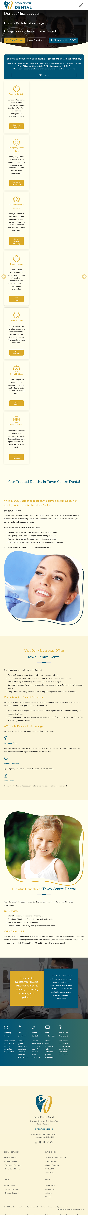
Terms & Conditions (12, 1189)
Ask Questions (36, 40)
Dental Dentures (16, 457)
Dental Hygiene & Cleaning (16, 241)
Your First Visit (51, 1161)
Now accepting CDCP (64, 40)
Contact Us (50, 1189)
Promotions (9, 781)
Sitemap (49, 1193)
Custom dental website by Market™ (70, 1209)
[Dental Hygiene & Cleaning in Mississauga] (16, 199)
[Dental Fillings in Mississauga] (16, 258)
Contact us (45, 75)
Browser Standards (12, 1193)
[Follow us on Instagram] (51, 1142)
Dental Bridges (16, 403)
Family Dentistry (11, 1158)
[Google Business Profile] (44, 1142)
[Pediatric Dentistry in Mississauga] (16, 88)
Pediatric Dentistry (16, 126)
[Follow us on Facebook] (48, 1142)
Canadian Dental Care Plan (56, 1158)
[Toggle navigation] (55, 5)
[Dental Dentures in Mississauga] (16, 419)
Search (49, 1197)
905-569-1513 (56, 989)
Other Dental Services (13, 1169)
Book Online (15, 40)
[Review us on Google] (40, 1142)
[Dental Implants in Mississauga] (16, 315)
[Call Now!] (81, 5)
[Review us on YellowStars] (36, 1142)
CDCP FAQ (50, 1173)
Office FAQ (50, 1169)
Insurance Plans (10, 743)
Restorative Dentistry (13, 1165)
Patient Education (52, 1165)
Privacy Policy (10, 1185)
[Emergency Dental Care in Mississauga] (16, 142)
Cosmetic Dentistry (12, 1161)
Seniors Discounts (11, 763)
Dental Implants (16, 352)
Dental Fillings (16, 299)
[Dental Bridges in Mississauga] (16, 368)
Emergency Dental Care (16, 183)
